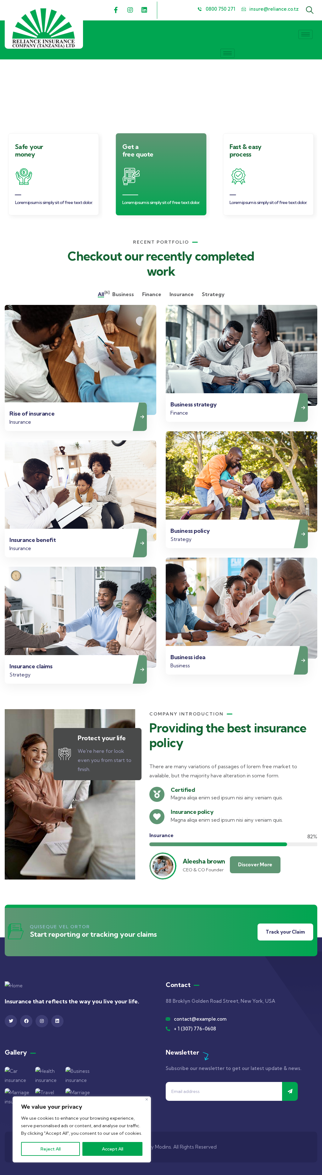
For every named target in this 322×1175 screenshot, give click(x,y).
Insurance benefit (32, 539)
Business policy (190, 530)
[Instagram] (130, 10)
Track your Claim (285, 932)
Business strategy (193, 404)
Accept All (112, 1149)
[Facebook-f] (116, 10)
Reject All (51, 1149)
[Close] (146, 1099)
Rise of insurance (31, 413)
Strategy (181, 539)
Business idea (187, 657)
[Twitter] (11, 1021)
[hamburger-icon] (305, 34)
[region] (82, 1129)
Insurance (20, 422)
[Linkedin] (144, 10)
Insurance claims (31, 666)
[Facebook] (26, 1021)
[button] (314, 177)
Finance (179, 413)
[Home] (43, 28)
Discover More (255, 865)
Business (180, 665)
